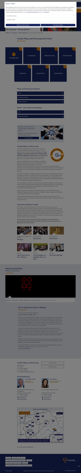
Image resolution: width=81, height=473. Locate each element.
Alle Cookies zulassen (58, 25)
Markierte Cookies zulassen (23, 25)
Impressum (46, 12)
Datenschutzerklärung (33, 12)
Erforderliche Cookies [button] (12, 16)
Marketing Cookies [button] (11, 19)
